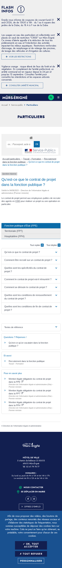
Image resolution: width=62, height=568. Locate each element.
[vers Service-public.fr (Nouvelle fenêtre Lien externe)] (40, 151)
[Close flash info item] (58, 19)
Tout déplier (52, 245)
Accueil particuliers (11, 159)
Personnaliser (31, 561)
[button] (31, 252)
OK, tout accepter (31, 545)
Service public (17, 105)
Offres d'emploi (32, 506)
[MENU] (58, 97)
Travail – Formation (32, 159)
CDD (17, 201)
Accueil (4, 105)
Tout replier (35, 245)
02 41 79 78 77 (32, 466)
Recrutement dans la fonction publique (27, 361)
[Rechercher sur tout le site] (51, 97)
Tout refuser (32, 553)
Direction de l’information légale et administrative (22, 426)
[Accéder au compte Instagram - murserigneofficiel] (34, 498)
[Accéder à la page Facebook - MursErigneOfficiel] (28, 498)
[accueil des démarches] (31, 137)
